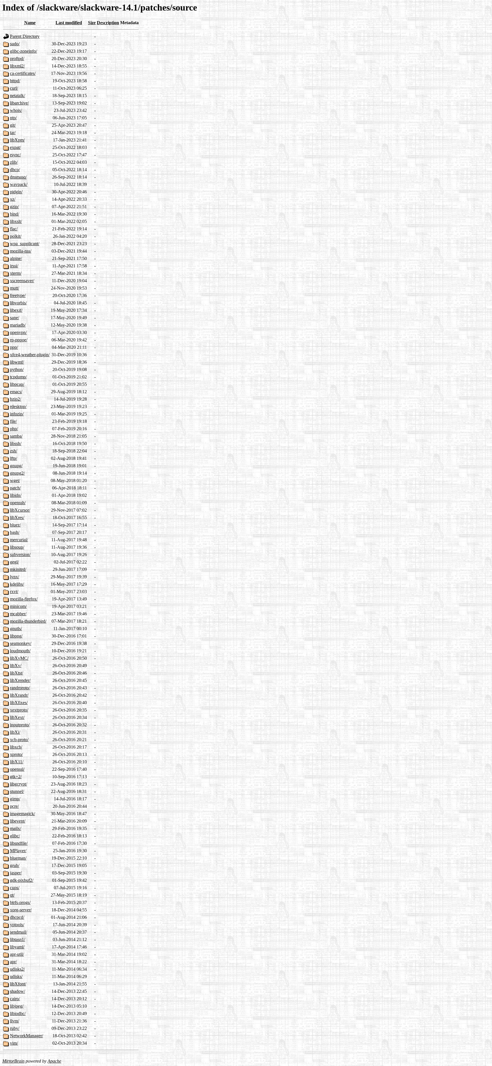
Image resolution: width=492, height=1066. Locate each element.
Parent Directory (25, 36)
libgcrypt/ (18, 784)
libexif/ (16, 310)
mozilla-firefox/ (24, 598)
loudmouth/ (20, 650)
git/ (13, 125)
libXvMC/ (19, 658)
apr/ (13, 961)
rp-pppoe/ (18, 339)
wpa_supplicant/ (24, 243)
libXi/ (15, 732)
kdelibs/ (17, 584)
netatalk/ (17, 95)
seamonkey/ (20, 643)
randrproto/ (20, 687)
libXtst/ (16, 673)
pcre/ (14, 806)
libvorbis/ (18, 302)
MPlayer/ (18, 850)
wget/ (15, 480)
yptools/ (17, 924)
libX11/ (16, 761)
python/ (17, 369)
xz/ (12, 199)
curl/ (14, 88)
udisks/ (16, 976)
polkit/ (15, 236)
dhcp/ (15, 169)
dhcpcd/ (17, 917)
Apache (54, 1061)
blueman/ (18, 858)
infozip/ (17, 413)
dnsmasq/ (18, 177)
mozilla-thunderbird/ (28, 621)
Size (92, 22)
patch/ (15, 487)
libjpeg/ (16, 1006)
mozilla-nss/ (20, 251)
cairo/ (15, 998)
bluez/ (15, 524)
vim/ (14, 1043)
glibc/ (15, 835)
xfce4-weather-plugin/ (30, 354)
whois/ (16, 110)
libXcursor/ (20, 510)
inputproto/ (20, 724)
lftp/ (13, 458)
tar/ (13, 132)
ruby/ (14, 1028)
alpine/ (16, 258)
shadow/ (17, 991)
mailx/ (15, 828)
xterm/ (15, 273)
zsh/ (13, 450)
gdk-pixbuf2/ (21, 880)
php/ (14, 428)
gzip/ (14, 206)
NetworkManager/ (26, 1035)
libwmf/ (17, 362)
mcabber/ (18, 613)
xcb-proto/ (19, 739)
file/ (13, 421)
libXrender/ (20, 680)
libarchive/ (19, 103)
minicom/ (18, 606)
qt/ (12, 895)
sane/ (14, 317)
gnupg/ (16, 465)
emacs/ (16, 391)
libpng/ (16, 636)
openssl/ (17, 769)
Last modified (69, 22)
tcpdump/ (18, 376)
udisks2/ (17, 969)
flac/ (14, 228)
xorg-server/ (21, 909)
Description (108, 22)
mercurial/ (19, 539)
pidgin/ (16, 191)
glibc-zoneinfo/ (23, 51)
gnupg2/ (17, 473)
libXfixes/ (19, 702)
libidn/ (15, 495)
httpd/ (15, 80)
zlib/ (14, 162)
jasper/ (16, 872)
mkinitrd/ (18, 569)
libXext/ (17, 717)
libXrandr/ (19, 695)
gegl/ (14, 561)
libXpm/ (17, 140)
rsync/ (15, 154)
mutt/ (14, 288)
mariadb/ (18, 325)
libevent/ (17, 821)
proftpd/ (17, 58)
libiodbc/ (18, 1013)
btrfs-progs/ (20, 902)
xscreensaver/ (22, 280)
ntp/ (13, 117)
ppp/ (14, 347)
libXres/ (17, 517)
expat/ (15, 147)
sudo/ (15, 43)
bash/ (14, 532)
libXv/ (15, 665)
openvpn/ (18, 332)
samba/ (16, 436)
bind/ (14, 214)
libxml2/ (17, 65)
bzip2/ (15, 399)
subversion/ (20, 554)
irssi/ (14, 265)
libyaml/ (17, 946)
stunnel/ (17, 791)
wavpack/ (18, 184)
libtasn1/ (17, 939)
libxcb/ (16, 747)
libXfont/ (18, 983)
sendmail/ (18, 932)
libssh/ (15, 443)
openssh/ (18, 502)
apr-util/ (17, 954)
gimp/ (15, 798)
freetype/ (18, 295)
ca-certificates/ (23, 73)
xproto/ (16, 754)
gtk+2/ (16, 776)
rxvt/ (14, 591)
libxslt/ (16, 221)
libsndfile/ (19, 843)
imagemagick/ (22, 813)
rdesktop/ (18, 406)
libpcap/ (17, 384)
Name (30, 22)
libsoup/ (17, 547)
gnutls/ (16, 628)
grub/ (14, 865)
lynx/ (14, 576)
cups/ (14, 887)
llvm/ (14, 1020)
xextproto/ (19, 710)
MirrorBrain (13, 1061)
